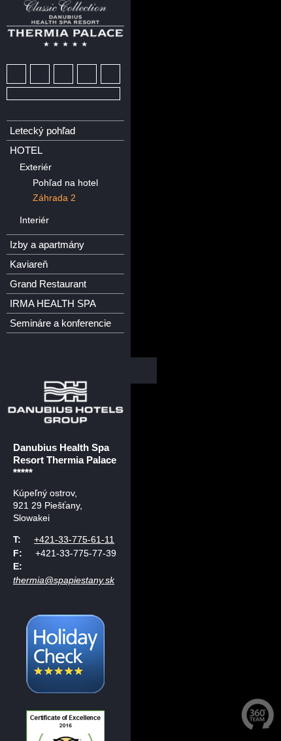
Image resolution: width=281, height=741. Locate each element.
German (17, 353)
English (41, 353)
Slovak (65, 353)
